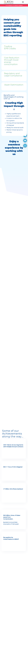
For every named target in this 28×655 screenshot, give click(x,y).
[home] (8, 2)
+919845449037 (10, 5)
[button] (22, 2)
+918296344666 (16, 5)
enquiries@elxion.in (21, 5)
